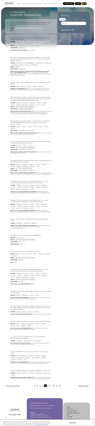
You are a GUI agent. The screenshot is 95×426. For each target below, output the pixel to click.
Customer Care (72, 411)
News (68, 407)
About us (70, 409)
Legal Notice (69, 419)
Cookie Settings (72, 422)
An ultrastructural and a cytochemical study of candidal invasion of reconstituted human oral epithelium (27, 337)
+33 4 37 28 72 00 (39, 417)
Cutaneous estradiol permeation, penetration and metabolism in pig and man (30, 370)
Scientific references (73, 413)
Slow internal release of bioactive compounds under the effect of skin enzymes (30, 321)
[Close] (92, 422)
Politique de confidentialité (42, 424)
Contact (69, 417)
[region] (47, 422)
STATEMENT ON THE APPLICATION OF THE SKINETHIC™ (25, 235)
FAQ (68, 415)
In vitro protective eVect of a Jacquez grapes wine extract (25, 251)
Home (11, 12)
